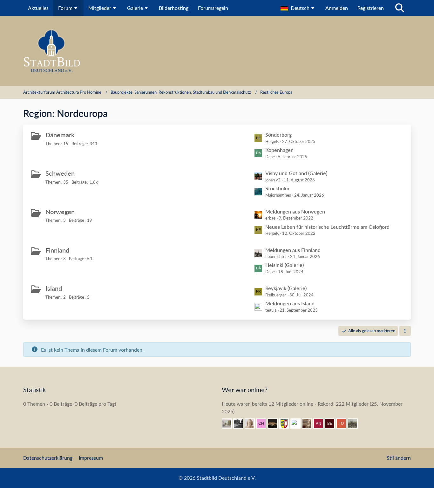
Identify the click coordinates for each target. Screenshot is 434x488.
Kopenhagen (279, 150)
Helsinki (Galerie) (284, 265)
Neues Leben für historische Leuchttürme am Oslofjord (327, 227)
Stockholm (277, 188)
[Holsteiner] (286, 423)
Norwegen (60, 211)
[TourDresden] (343, 423)
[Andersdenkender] (321, 423)
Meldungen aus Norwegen (295, 211)
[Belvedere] (332, 423)
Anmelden (336, 8)
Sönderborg (278, 135)
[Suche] (400, 8)
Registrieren (370, 8)
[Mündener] (355, 423)
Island (53, 288)
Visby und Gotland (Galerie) (296, 173)
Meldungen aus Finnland (293, 250)
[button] (298, 8)
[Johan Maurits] (252, 423)
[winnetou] (275, 423)
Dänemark (59, 135)
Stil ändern (399, 458)
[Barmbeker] (229, 423)
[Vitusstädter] (298, 423)
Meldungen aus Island (290, 303)
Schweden (60, 173)
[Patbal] (240, 423)
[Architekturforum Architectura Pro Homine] (217, 51)
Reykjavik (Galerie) (286, 288)
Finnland (57, 250)
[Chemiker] (263, 423)
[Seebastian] (309, 423)
